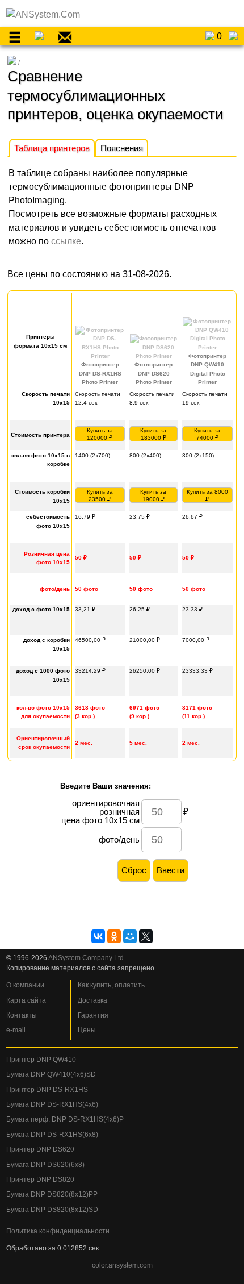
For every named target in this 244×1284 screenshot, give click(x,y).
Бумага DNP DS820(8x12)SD (52, 1210)
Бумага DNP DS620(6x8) (45, 1165)
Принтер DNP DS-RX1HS (47, 1090)
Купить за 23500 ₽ (100, 495)
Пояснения (121, 148)
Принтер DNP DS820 (40, 1179)
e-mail (16, 1030)
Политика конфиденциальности (58, 1231)
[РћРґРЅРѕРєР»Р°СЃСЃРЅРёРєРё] (114, 936)
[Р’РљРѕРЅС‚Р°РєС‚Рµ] (98, 936)
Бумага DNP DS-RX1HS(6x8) (52, 1135)
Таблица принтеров (52, 148)
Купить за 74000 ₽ (207, 434)
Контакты (21, 1015)
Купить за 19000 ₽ (153, 495)
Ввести (170, 870)
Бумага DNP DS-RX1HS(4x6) (52, 1104)
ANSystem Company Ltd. (86, 958)
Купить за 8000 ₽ (207, 495)
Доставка (92, 1000)
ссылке (66, 241)
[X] (146, 936)
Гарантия (93, 1015)
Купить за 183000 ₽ (153, 434)
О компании (25, 985)
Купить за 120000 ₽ (100, 434)
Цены (87, 1030)
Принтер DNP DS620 (40, 1149)
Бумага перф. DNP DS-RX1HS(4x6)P (65, 1119)
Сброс (133, 870)
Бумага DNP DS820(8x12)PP (52, 1194)
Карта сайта (26, 1000)
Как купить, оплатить (111, 985)
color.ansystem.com (122, 1265)
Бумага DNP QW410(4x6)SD (51, 1074)
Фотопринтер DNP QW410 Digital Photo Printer (207, 369)
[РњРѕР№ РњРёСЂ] (130, 936)
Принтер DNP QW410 (41, 1060)
